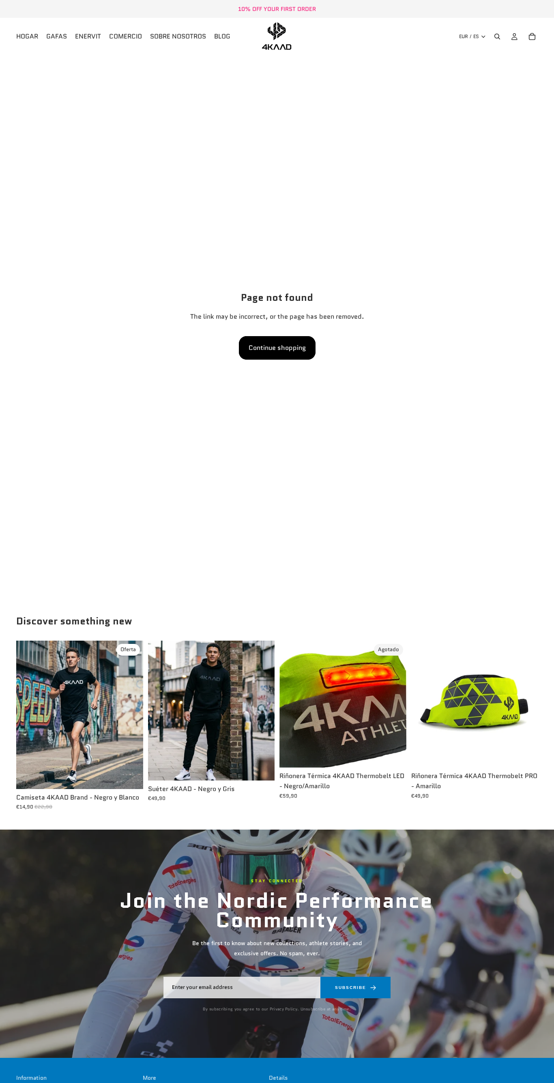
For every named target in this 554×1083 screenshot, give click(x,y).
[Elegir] (130, 776)
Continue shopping (277, 347)
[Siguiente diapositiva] (131, 715)
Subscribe (350, 987)
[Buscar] (497, 36)
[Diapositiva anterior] (28, 715)
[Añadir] (525, 755)
